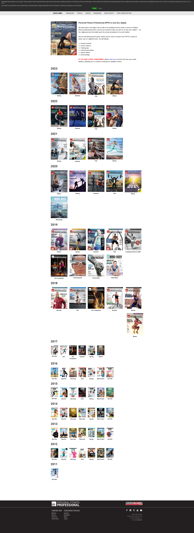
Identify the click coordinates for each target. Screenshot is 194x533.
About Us (54, 515)
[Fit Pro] (65, 503)
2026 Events (109, 13)
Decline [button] (100, 8)
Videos (87, 13)
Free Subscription (124, 13)
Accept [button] (94, 8)
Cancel (65, 518)
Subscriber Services (72, 510)
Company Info (57, 510)
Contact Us (54, 517)
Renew (65, 517)
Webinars (97, 13)
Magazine (70, 13)
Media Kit (54, 513)
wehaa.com (139, 519)
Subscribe (66, 513)
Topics (79, 13)
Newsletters (67, 515)
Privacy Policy (55, 518)
